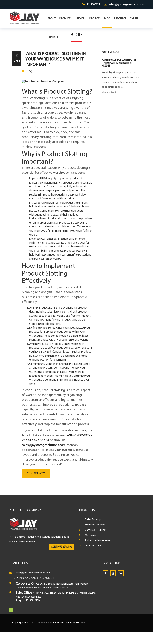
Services (80, 18)
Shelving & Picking (95, 524)
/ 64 (51, 578)
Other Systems (93, 545)
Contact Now (36, 473)
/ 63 (47, 578)
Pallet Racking (93, 519)
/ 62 (42, 578)
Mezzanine (91, 535)
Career (134, 18)
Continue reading (61, 547)
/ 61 (37, 578)
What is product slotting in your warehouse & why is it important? (56, 59)
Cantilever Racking (95, 530)
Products (65, 18)
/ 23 (33, 578)
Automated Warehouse (98, 540)
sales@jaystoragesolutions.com (126, 4)
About (52, 18)
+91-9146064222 (21, 578)
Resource (120, 18)
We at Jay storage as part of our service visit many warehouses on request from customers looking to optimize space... (120, 79)
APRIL (17, 61)
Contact (53, 37)
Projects (95, 18)
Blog (107, 18)
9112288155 (93, 4)
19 (16, 55)
